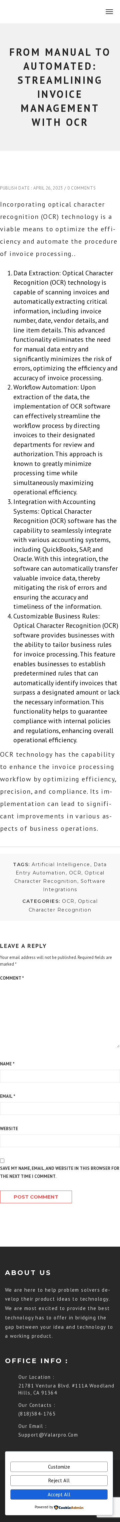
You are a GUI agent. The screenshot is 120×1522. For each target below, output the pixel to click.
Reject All (59, 1480)
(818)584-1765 (37, 1414)
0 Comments (81, 188)
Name (7, 1064)
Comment (12, 978)
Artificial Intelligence (61, 864)
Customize (59, 1467)
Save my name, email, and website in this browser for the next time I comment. (59, 1172)
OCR (75, 873)
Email (7, 1096)
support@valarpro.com (48, 1435)
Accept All (59, 1494)
